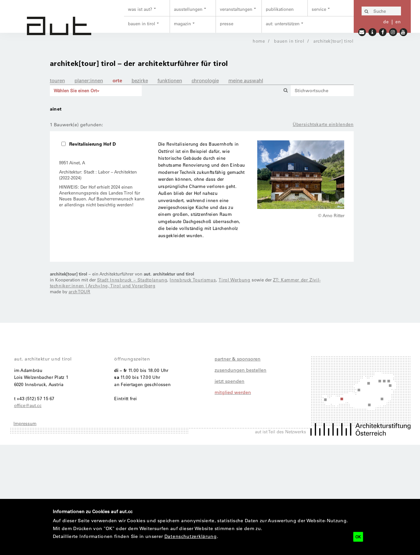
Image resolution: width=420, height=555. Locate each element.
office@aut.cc (28, 405)
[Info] (372, 32)
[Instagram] (393, 32)
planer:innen (88, 80)
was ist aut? (140, 9)
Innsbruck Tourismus (193, 279)
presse (226, 23)
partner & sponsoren (238, 359)
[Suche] (366, 11)
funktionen (170, 80)
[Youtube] (404, 32)
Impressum (24, 423)
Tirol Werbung (234, 279)
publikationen (280, 9)
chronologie (205, 80)
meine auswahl (245, 80)
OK (358, 536)
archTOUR (80, 291)
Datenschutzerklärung (190, 536)
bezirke (140, 80)
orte (117, 80)
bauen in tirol (141, 23)
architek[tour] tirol (333, 41)
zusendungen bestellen (240, 370)
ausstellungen (188, 9)
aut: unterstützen (283, 23)
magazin (182, 23)
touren (57, 80)
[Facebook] (383, 32)
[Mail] (362, 32)
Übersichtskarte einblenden (323, 124)
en (398, 21)
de (385, 21)
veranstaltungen (236, 9)
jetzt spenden (229, 381)
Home (259, 41)
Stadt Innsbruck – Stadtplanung (132, 279)
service (319, 9)
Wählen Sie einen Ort (75, 90)
